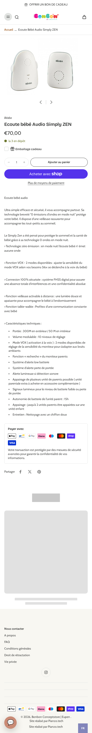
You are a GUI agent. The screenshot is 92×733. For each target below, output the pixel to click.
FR (83, 728)
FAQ (7, 642)
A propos (10, 635)
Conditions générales (17, 648)
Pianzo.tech (55, 721)
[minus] (8, 162)
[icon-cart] (83, 17)
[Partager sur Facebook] (20, 471)
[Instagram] (46, 672)
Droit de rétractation (17, 655)
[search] (16, 17)
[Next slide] (51, 102)
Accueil (8, 29)
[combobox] (83, 728)
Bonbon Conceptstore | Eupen (51, 717)
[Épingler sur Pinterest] (39, 471)
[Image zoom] (46, 66)
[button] (59, 162)
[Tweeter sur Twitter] (29, 471)
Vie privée (10, 661)
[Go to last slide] (40, 102)
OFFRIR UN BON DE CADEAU (48, 4)
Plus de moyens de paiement (46, 183)
